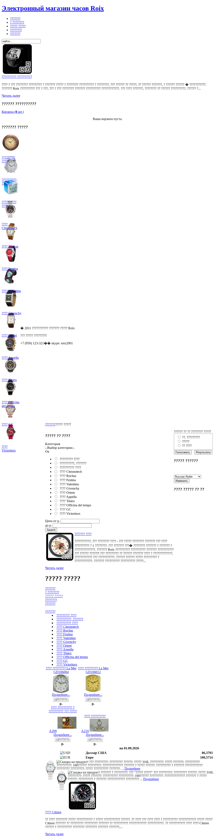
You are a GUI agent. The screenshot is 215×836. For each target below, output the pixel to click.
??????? (50, 424)
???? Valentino (68, 484)
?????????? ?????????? (17, 76)
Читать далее (11, 95)
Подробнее (132, 768)
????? (185, 441)
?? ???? (187, 445)
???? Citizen (53, 812)
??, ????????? (191, 437)
